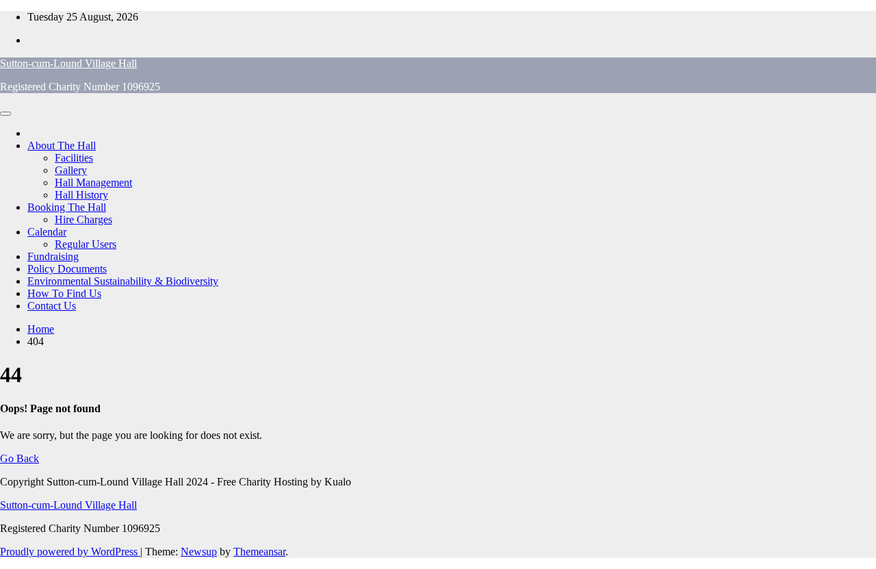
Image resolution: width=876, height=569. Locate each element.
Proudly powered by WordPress (70, 551)
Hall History (81, 195)
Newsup (199, 551)
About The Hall (61, 145)
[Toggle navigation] (5, 114)
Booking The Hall (66, 207)
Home (40, 329)
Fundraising (53, 256)
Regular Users (85, 244)
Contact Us (51, 306)
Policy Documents (67, 269)
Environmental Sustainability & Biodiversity (122, 281)
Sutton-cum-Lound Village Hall (68, 63)
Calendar (46, 232)
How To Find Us (64, 293)
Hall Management (93, 182)
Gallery (71, 170)
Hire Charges (83, 219)
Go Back (19, 458)
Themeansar (259, 551)
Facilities (74, 158)
